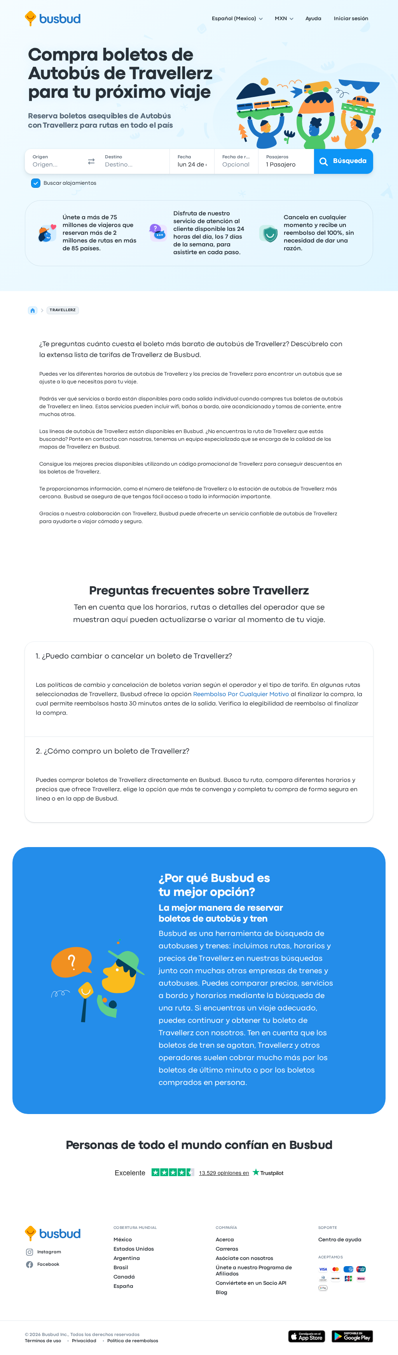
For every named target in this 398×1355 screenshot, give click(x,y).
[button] (91, 161)
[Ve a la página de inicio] (52, 18)
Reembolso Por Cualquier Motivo (241, 694)
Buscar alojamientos (70, 183)
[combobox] (55, 161)
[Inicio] (32, 310)
